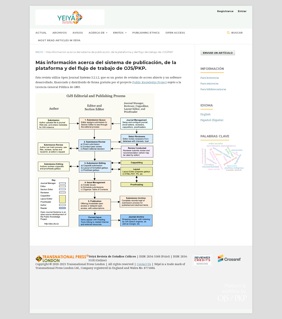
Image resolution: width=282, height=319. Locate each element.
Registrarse (225, 11)
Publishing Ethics (146, 32)
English (205, 114)
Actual (41, 32)
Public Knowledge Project (149, 82)
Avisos (78, 32)
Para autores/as (209, 83)
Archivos (59, 32)
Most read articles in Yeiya (59, 40)
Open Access (175, 32)
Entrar (242, 11)
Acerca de (97, 32)
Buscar (237, 32)
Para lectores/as (209, 77)
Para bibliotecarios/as (213, 89)
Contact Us (144, 264)
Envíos (118, 32)
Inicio (39, 52)
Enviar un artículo (218, 52)
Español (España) (211, 120)
